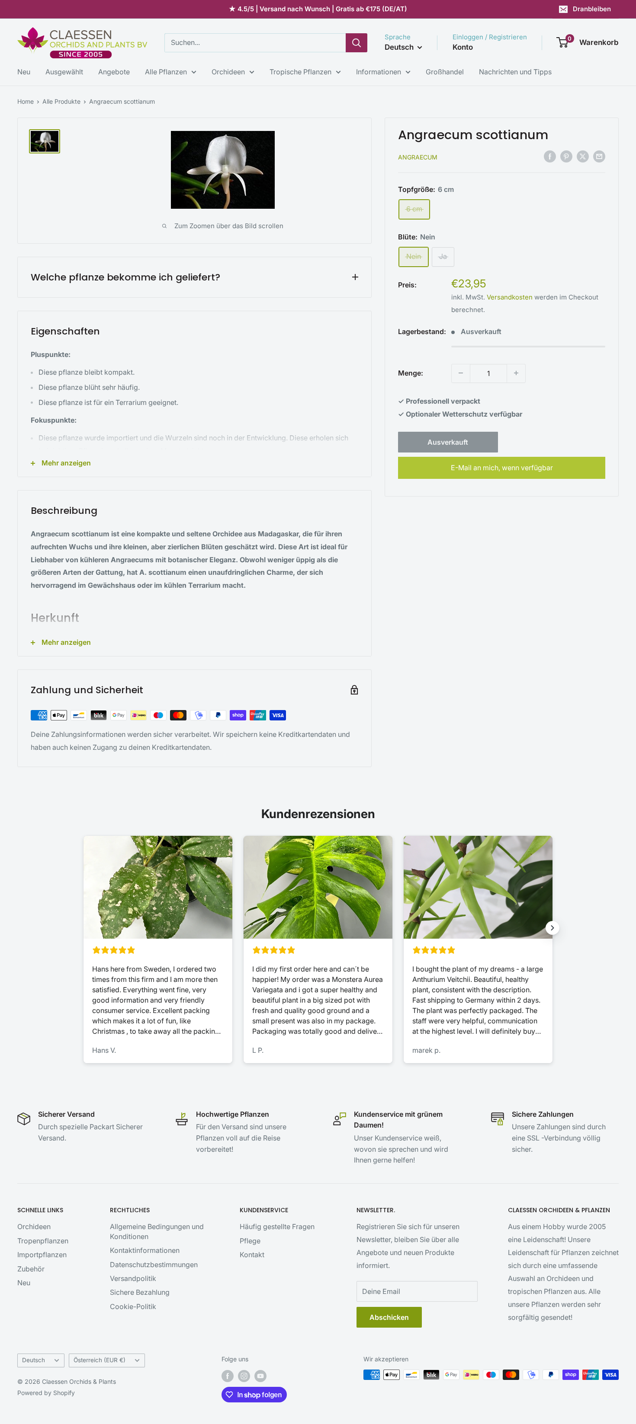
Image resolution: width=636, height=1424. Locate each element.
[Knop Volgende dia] (552, 928)
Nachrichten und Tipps (515, 71)
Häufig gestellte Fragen (277, 1226)
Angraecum (417, 156)
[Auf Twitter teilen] (583, 156)
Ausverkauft (447, 441)
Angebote (114, 71)
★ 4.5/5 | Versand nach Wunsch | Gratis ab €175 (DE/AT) (318, 9)
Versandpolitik (133, 1278)
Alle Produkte (61, 101)
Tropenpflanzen (42, 1240)
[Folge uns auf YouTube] (260, 1376)
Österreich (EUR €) (99, 1360)
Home (25, 101)
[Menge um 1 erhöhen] (516, 373)
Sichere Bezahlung (140, 1292)
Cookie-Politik (133, 1306)
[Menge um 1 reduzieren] (461, 373)
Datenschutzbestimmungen (154, 1264)
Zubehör (31, 1269)
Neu (23, 71)
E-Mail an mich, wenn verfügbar (502, 467)
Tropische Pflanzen (300, 71)
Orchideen (228, 71)
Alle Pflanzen (166, 71)
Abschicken (389, 1317)
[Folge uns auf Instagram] (244, 1376)
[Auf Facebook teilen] (550, 156)
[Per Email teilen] (599, 156)
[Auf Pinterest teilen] (566, 156)
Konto (463, 47)
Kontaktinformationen (145, 1250)
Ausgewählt (64, 71)
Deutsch (33, 1360)
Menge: (410, 372)
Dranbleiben (592, 9)
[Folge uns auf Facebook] (228, 1376)
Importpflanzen (42, 1254)
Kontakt (252, 1254)
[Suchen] (356, 42)
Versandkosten (510, 297)
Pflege (250, 1240)
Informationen (378, 71)
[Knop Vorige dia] (83, 928)
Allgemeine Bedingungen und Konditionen (157, 1231)
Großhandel (445, 71)
